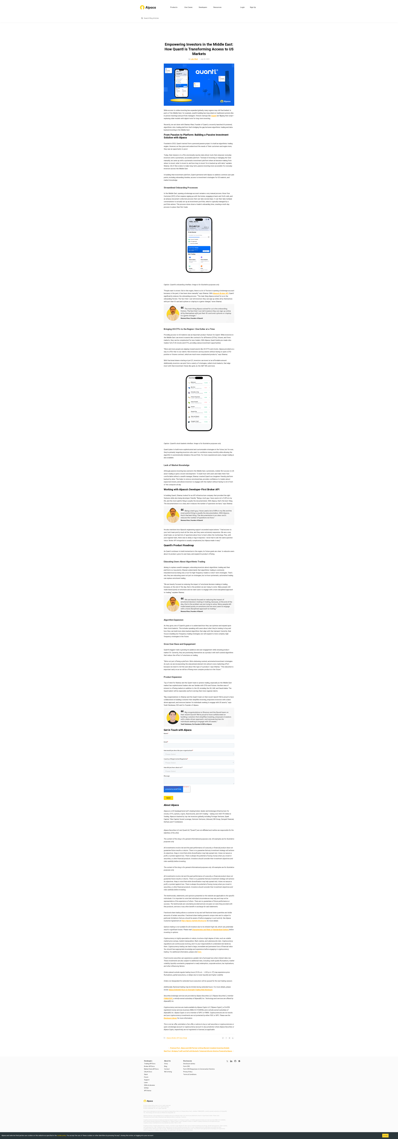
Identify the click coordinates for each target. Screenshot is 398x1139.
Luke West (194, 59)
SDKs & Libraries (149, 1085)
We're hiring (168, 1072)
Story (166, 1063)
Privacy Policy (187, 1072)
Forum (146, 1077)
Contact (167, 1069)
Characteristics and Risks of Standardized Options (157, 1117)
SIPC (203, 1111)
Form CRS (186, 1066)
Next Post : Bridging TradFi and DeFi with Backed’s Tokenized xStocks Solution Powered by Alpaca (198, 1051)
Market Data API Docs (151, 1069)
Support (146, 1080)
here (191, 1130)
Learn (146, 1082)
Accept (385, 1135)
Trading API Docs (149, 1063)
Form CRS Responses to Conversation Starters (199, 1069)
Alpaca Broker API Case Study (177, 1038)
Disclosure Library (189, 1063)
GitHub (146, 1088)
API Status (147, 1090)
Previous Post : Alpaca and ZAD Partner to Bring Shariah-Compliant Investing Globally (199, 1048)
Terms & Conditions (189, 1074)
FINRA (199, 1111)
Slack (146, 1074)
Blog (165, 1066)
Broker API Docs (149, 1066)
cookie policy (61, 1135)
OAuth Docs (148, 1072)
